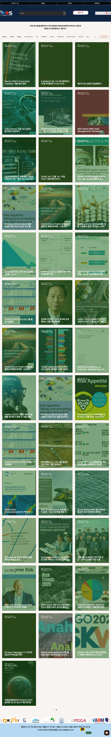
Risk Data (81, 36)
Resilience (80, 697)
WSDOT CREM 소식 (71, 36)
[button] (15, 3)
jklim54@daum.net (66, 730)
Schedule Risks (8, 269)
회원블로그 (19, 36)
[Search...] (64, 13)
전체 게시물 (4, 36)
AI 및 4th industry (29, 36)
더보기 (88, 36)
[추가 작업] (33, 46)
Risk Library (44, 507)
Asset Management (82, 316)
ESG (37, 36)
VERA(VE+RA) (60, 36)
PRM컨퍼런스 (44, 36)
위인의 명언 (12, 36)
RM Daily (52, 36)
